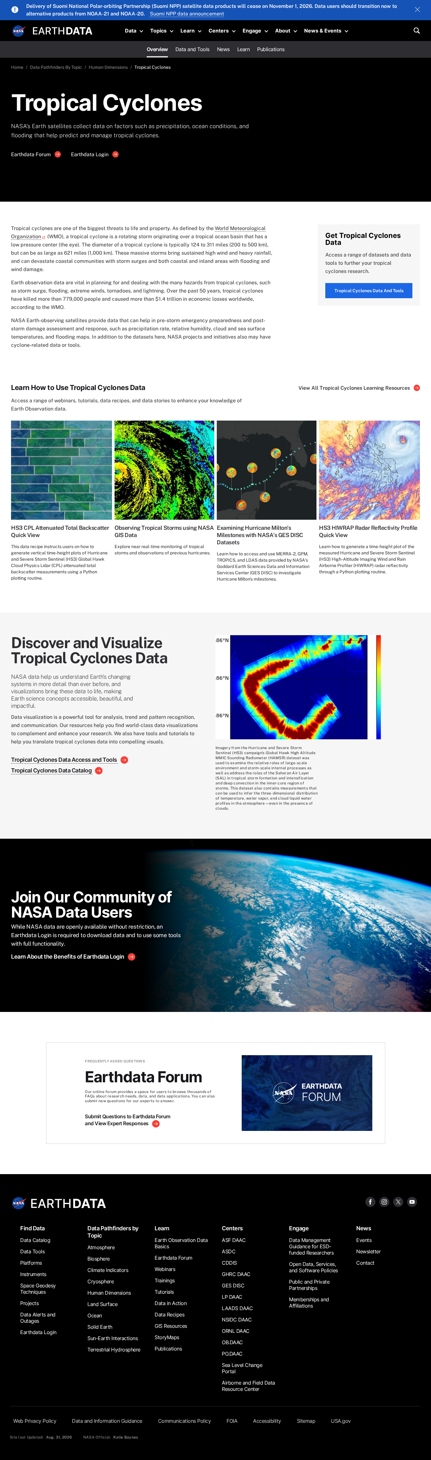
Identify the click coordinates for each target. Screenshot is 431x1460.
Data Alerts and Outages (38, 1317)
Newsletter (368, 1251)
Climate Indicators (107, 1270)
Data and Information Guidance (107, 1421)
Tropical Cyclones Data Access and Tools (64, 759)
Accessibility (267, 1421)
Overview (157, 49)
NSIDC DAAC (236, 1319)
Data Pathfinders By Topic (56, 67)
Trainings (165, 1280)
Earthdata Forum (31, 154)
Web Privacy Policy (34, 1421)
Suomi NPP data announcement (187, 14)
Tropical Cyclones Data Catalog (52, 770)
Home (17, 67)
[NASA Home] (19, 31)
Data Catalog (35, 1240)
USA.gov (341, 1421)
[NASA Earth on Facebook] (370, 1201)
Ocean (94, 1315)
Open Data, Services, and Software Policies (313, 1267)
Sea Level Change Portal (242, 1368)
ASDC (228, 1251)
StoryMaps (167, 1337)
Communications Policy (184, 1421)
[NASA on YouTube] (412, 1201)
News (223, 49)
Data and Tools (192, 49)
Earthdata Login (90, 154)
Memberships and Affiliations (309, 1302)
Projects (29, 1303)
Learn (187, 30)
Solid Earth (99, 1327)
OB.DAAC (232, 1342)
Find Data (32, 1228)
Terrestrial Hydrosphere (113, 1349)
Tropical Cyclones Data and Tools (369, 290)
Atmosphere (101, 1247)
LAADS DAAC (237, 1308)
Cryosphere (100, 1281)
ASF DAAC (233, 1240)
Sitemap (306, 1421)
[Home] (62, 30)
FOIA (232, 1421)
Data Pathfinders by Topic (113, 1232)
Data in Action (170, 1303)
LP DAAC (232, 1297)
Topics (158, 30)
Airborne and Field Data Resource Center (248, 1386)
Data (130, 30)
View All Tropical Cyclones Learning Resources (354, 388)
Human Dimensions (108, 67)
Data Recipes (169, 1314)
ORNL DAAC (236, 1331)
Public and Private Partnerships (309, 1285)
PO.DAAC (232, 1354)
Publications (270, 49)
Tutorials (164, 1292)
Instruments (33, 1274)
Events (363, 1240)
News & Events (322, 30)
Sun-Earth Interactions (112, 1338)
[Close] (417, 10)
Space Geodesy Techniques (38, 1288)
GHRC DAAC (236, 1274)
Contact (365, 1263)
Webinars (165, 1269)
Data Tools (32, 1251)
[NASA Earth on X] (398, 1201)
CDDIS (229, 1263)
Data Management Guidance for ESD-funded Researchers (311, 1246)
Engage (252, 30)
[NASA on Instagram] (384, 1201)
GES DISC (233, 1285)
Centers (219, 30)
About (282, 30)
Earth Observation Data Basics (181, 1243)
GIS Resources (171, 1326)
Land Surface (102, 1304)
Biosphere (98, 1259)
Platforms (31, 1263)
